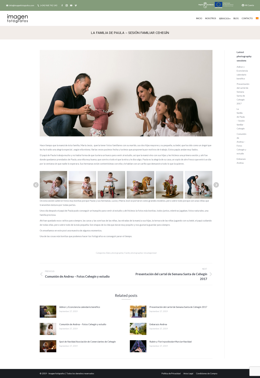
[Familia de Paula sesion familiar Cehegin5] (198, 185)
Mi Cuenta (249, 5)
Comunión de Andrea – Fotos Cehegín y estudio (82, 324)
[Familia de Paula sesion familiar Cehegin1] (82, 185)
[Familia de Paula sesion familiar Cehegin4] (169, 185)
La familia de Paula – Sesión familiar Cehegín (241, 119)
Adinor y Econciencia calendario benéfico (79, 307)
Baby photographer (115, 253)
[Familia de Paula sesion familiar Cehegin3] (140, 185)
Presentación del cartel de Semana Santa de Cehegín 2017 (178, 307)
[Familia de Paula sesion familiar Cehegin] (53, 185)
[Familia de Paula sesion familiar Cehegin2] (111, 185)
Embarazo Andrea (158, 324)
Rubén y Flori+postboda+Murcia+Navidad (170, 341)
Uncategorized (150, 253)
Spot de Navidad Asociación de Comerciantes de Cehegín (87, 341)
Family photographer (133, 253)
